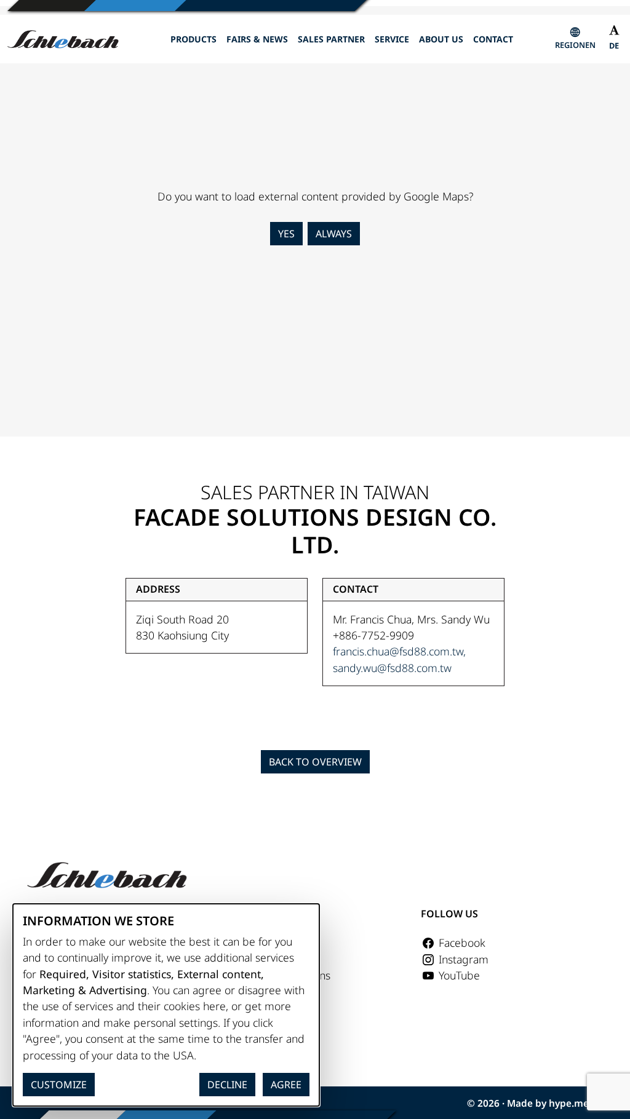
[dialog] (166, 1005)
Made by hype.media (555, 1103)
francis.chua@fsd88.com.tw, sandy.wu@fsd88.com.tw (399, 659)
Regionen (575, 44)
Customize (59, 1084)
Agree (286, 1084)
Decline (227, 1084)
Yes (286, 233)
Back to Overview (315, 762)
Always (334, 233)
